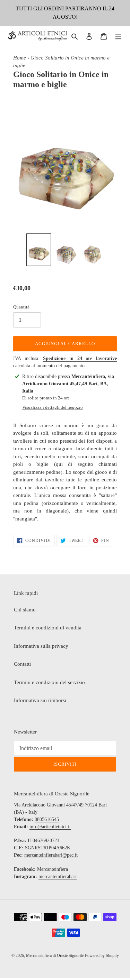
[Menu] (118, 36)
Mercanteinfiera (52, 869)
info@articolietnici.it (50, 826)
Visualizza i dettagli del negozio (52, 407)
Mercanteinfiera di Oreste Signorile (55, 955)
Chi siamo (25, 609)
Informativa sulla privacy (41, 646)
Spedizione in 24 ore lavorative (80, 358)
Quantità (21, 307)
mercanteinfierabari (57, 876)
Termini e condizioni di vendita (47, 627)
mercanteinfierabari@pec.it (51, 855)
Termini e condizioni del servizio (49, 682)
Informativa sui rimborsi (40, 700)
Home (19, 58)
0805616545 (47, 819)
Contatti (22, 664)
